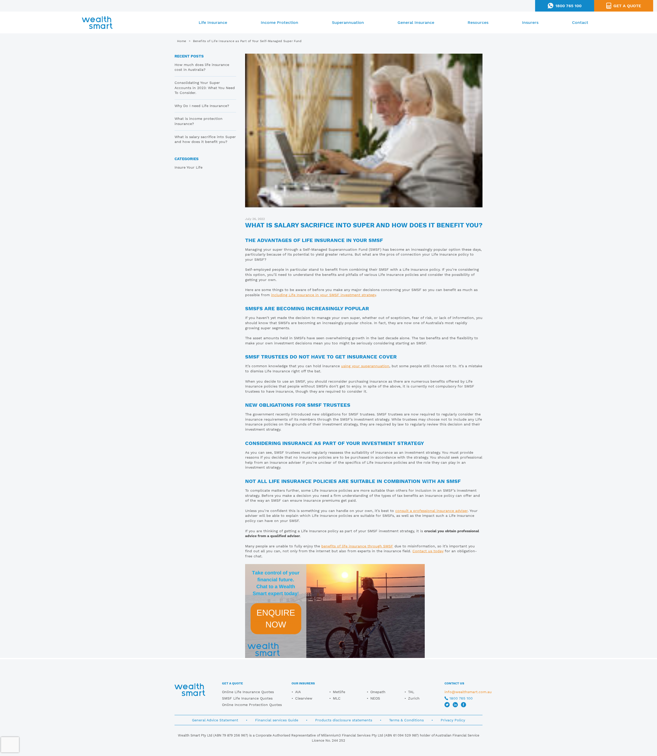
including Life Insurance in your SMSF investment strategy (323, 295)
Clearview (303, 698)
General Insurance (416, 22)
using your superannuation (365, 366)
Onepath (377, 692)
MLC (337, 698)
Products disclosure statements (343, 720)
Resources (478, 22)
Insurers (530, 22)
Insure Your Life (188, 167)
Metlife (339, 692)
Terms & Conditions (406, 720)
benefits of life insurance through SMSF (357, 546)
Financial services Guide (276, 720)
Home (181, 41)
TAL (411, 692)
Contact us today (427, 551)
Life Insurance (213, 22)
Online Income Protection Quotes (252, 705)
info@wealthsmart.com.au (468, 692)
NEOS (375, 698)
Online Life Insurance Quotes (248, 692)
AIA (298, 692)
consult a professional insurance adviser (431, 511)
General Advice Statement (215, 720)
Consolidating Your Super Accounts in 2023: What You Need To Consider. (205, 88)
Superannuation (348, 22)
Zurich (414, 698)
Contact (580, 22)
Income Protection (279, 22)
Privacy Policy (453, 720)
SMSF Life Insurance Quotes (247, 698)
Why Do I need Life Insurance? (202, 106)
